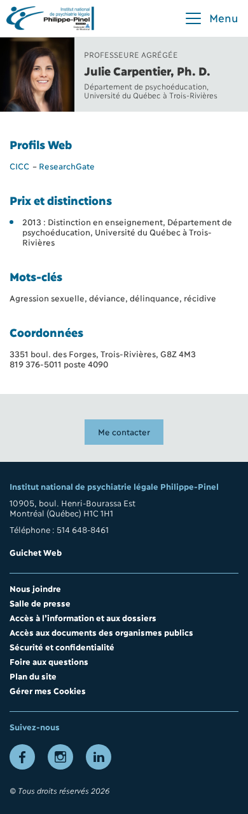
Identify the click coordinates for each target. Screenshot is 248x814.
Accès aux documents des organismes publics (101, 632)
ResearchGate (67, 166)
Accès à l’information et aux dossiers (83, 617)
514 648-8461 (83, 529)
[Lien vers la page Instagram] (60, 757)
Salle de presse (40, 603)
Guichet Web (36, 552)
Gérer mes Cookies (48, 690)
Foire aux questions (49, 661)
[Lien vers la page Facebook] (22, 757)
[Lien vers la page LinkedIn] (98, 757)
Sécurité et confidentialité (62, 646)
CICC (19, 166)
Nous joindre (35, 588)
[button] (211, 18)
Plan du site (33, 676)
